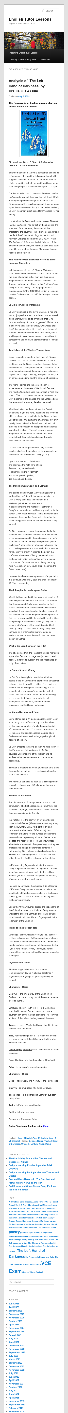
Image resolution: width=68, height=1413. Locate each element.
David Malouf (52, 1211)
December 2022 (16, 1366)
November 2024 (16, 1327)
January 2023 (15, 1362)
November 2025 (16, 1317)
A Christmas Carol (16, 1202)
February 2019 (16, 1408)
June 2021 (14, 1394)
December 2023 (16, 1345)
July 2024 (13, 1338)
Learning (39, 1224)
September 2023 (17, 1352)
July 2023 (13, 1355)
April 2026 (14, 1307)
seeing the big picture (31, 1239)
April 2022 (14, 1380)
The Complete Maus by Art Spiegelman (25, 1246)
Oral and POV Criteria (47, 1227)
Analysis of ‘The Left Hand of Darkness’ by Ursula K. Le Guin (27, 85)
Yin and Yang (45, 1143)
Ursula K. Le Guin (29, 1143)
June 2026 (14, 1303)
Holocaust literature (31, 1221)
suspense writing (20, 1243)
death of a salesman (17, 1214)
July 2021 (13, 1390)
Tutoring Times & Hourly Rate (23, 59)
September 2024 (17, 1331)
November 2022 (16, 1369)
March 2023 (14, 1359)
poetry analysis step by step (32, 1232)
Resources (45, 59)
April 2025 (14, 1324)
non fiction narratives (27, 1227)
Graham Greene (15, 1221)
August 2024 (15, 1334)
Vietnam (25, 1272)
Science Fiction (36, 1140)
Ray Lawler (32, 1236)
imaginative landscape (25, 1224)
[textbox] (34, 104)
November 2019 (16, 1401)
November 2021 (16, 1383)
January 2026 (15, 1310)
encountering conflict (45, 1214)
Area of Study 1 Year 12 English (22, 1205)
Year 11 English (40, 1137)
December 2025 (16, 1314)
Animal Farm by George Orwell (45, 1202)
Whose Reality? (36, 1272)
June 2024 (14, 1341)
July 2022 (13, 1373)
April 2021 (14, 1397)
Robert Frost (42, 1236)
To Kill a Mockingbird (31, 1264)
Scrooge (17, 1239)
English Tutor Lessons (30, 19)
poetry (14, 1231)
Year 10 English (25, 1137)
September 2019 (17, 1404)
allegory (28, 1202)
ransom (23, 1236)
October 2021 (15, 1387)
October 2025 (15, 1321)
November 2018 (16, 1411)
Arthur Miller (41, 1205)
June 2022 (14, 1376)
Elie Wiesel (31, 1214)
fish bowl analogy (46, 1217)
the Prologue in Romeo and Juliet (39, 1257)
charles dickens (37, 1208)
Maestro (47, 1224)
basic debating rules (21, 1208)
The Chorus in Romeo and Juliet (42, 1243)
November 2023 (16, 1348)
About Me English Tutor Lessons (24, 52)
